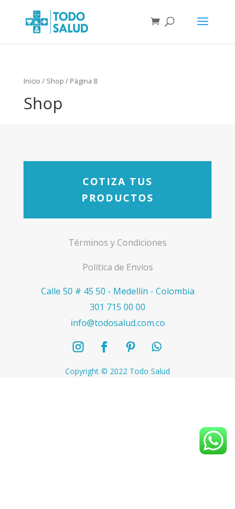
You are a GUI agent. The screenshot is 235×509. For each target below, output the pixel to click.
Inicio (32, 81)
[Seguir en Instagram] (78, 347)
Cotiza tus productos (117, 190)
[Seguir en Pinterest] (131, 347)
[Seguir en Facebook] (104, 347)
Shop (55, 81)
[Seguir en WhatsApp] (157, 347)
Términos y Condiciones (117, 242)
